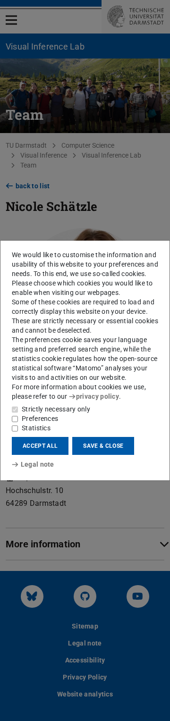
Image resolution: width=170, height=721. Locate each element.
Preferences (40, 418)
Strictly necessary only (56, 409)
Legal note (37, 464)
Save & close (103, 446)
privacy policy (97, 396)
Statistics (36, 428)
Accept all (40, 446)
